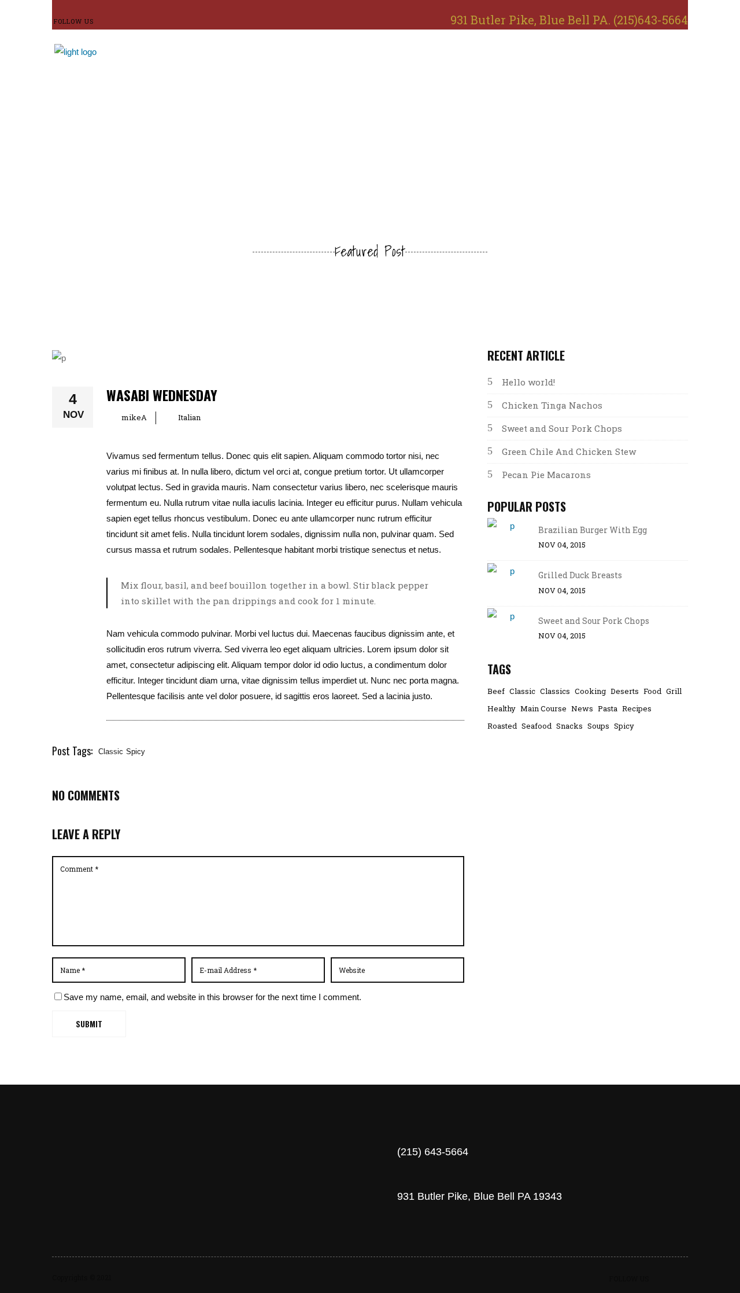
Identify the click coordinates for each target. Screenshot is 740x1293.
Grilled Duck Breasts (580, 575)
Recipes (637, 709)
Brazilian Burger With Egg (592, 529)
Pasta (607, 709)
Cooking (590, 691)
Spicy (135, 751)
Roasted (502, 726)
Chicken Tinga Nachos (552, 405)
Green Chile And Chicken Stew (569, 451)
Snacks (569, 726)
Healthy (501, 709)
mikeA (134, 417)
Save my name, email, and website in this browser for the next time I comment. (212, 997)
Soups (598, 726)
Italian (189, 417)
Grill (674, 691)
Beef (496, 691)
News (582, 709)
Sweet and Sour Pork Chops (562, 428)
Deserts (624, 691)
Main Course (543, 709)
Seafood (536, 726)
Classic (110, 751)
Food (652, 691)
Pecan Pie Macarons (546, 474)
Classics (555, 691)
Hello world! (528, 382)
